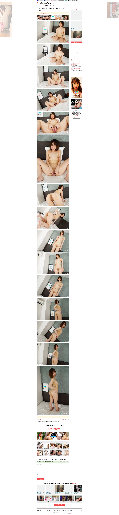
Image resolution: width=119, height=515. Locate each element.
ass (40, 421)
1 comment (63, 419)
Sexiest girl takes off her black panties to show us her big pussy (76, 64)
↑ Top (81, 510)
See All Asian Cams (59, 504)
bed (42, 421)
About (62, 5)
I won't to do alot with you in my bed (76, 65)
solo (56, 421)
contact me (69, 513)
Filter (43, 5)
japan (46, 421)
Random (58, 5)
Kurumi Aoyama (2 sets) (43, 13)
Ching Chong (72, 60)
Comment (38, 465)
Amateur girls (64, 510)
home (44, 421)
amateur (39, 421)
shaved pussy (51, 421)
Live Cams (39, 5)
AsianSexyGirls (45, 3)
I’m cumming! (76, 117)
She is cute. (72, 51)
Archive (47, 5)
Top (51, 5)
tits (58, 421)
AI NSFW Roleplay (74, 44)
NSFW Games (79, 44)
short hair (54, 421)
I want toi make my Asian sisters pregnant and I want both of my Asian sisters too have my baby (76, 71)
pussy (48, 421)
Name (37, 474)
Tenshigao (53, 428)
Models (54, 5)
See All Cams (76, 42)
